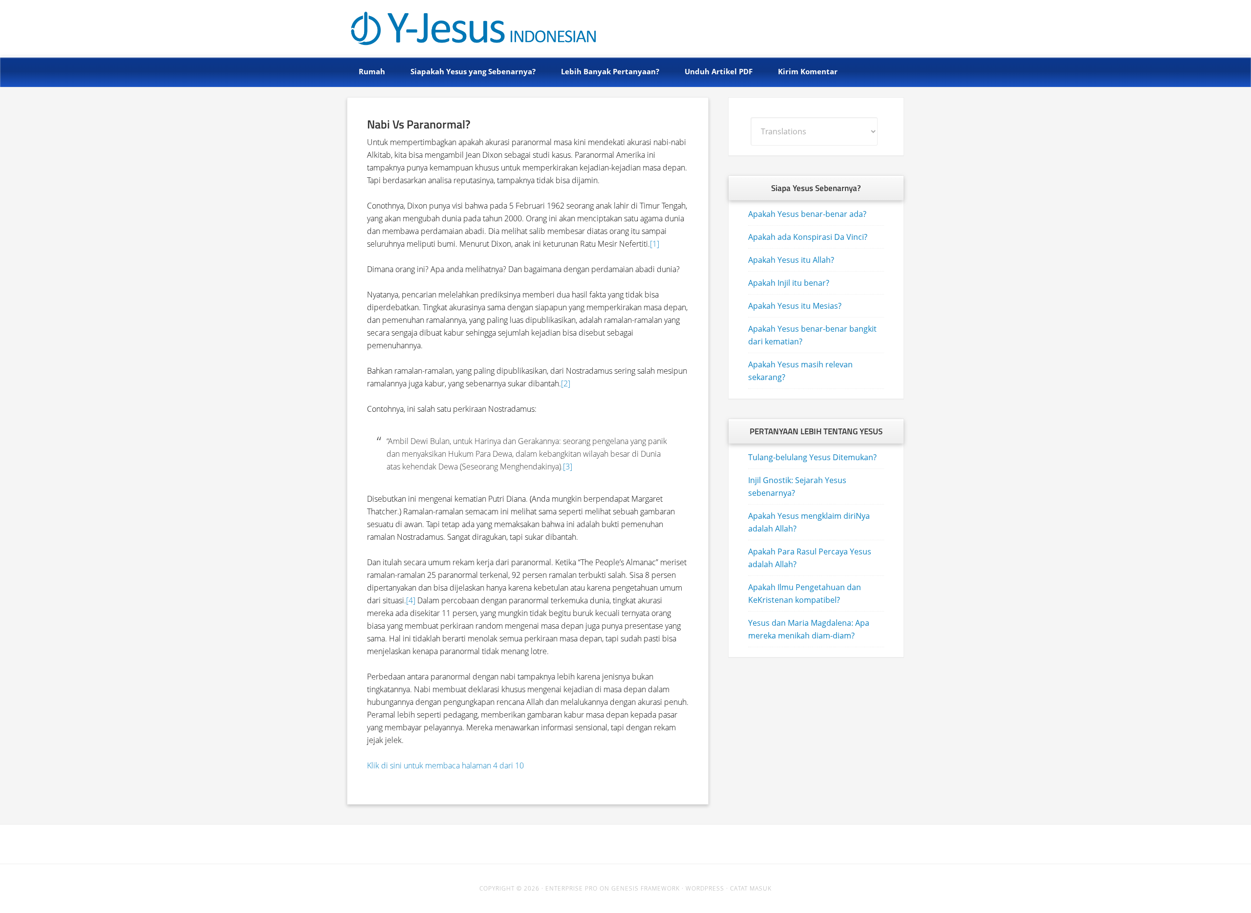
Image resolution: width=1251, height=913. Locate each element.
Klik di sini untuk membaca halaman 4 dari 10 (445, 765)
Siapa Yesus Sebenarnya (455, 25)
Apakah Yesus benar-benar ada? (807, 214)
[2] (565, 383)
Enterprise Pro (571, 888)
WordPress (705, 888)
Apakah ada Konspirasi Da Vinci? (807, 237)
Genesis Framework (645, 888)
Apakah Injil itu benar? (788, 282)
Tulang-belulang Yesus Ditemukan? (812, 457)
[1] (654, 243)
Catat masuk (751, 888)
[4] (410, 600)
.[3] (566, 466)
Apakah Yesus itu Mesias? (794, 305)
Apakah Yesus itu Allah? (791, 260)
